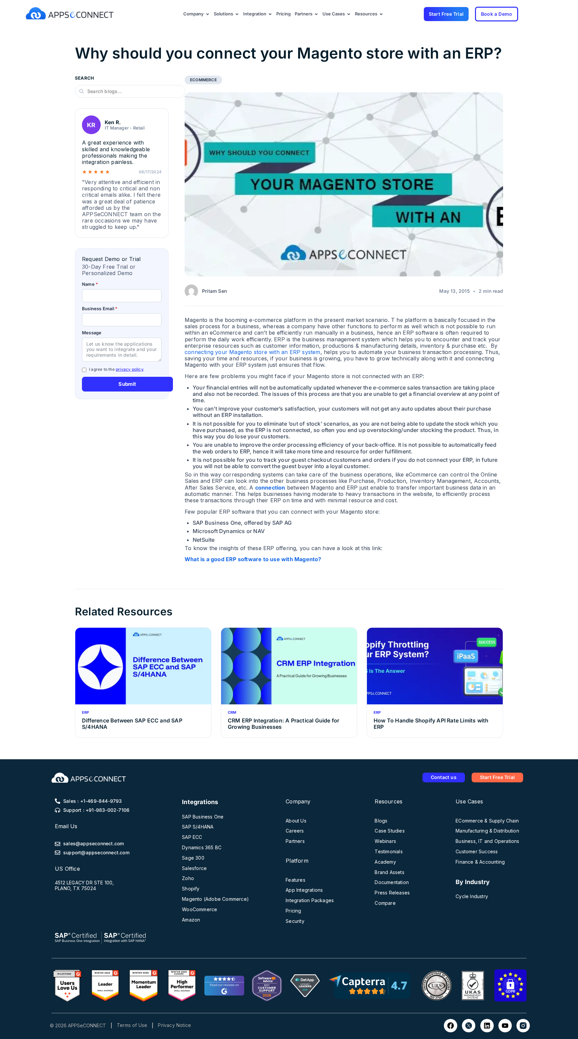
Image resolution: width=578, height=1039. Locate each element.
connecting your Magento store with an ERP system (252, 352)
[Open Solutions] (237, 14)
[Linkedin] (487, 1025)
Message (91, 332)
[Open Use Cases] (349, 14)
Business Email (99, 308)
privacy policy (129, 369)
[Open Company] (207, 14)
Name (90, 284)
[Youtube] (505, 1025)
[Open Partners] (316, 14)
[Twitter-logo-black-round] (468, 1025)
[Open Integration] (270, 14)
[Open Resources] (381, 14)
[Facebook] (450, 1025)
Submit (127, 384)
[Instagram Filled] (523, 1025)
